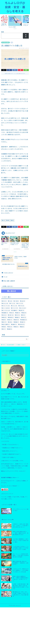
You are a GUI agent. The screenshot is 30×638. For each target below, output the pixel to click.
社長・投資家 (6, 324)
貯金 (10, 326)
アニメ (13, 303)
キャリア (20, 303)
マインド (15, 308)
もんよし (5, 303)
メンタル (23, 308)
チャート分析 (6, 308)
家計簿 (11, 317)
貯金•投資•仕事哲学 (5, 42)
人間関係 (15, 310)
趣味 (22, 326)
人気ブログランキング (7, 493)
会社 (12, 312)
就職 (8, 220)
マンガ (5, 277)
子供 (4, 315)
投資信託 (24, 319)
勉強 (24, 312)
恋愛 (4, 319)
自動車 (14, 324)
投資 (17, 319)
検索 (2, 32)
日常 (10, 322)
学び (18, 315)
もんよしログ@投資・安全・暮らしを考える (15, 7)
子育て (11, 315)
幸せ (24, 317)
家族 (4, 317)
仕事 (4, 220)
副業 (18, 312)
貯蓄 (4, 326)
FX (10, 301)
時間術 (17, 322)
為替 (23, 322)
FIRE (4, 301)
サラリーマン (6, 305)
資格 (16, 326)
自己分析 (21, 324)
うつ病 (17, 301)
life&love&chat (8, 273)
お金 (23, 301)
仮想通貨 (5, 312)
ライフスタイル (6, 310)
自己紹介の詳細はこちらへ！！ (10, 477)
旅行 (4, 322)
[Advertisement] (15, 622)
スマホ (22, 305)
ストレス (14, 305)
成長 (10, 319)
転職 (13, 220)
